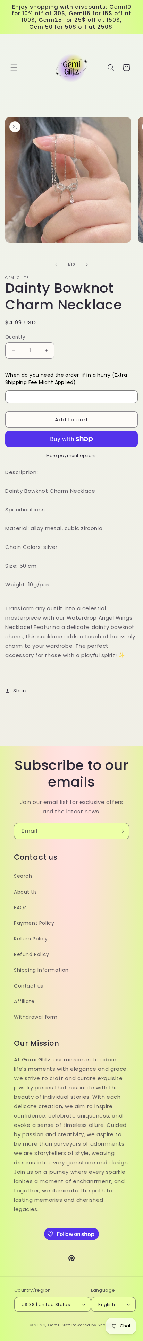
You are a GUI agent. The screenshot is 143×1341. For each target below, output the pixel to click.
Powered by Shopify (92, 1325)
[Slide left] (56, 264)
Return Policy (31, 938)
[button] (14, 67)
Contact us (28, 985)
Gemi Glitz (59, 1325)
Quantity (15, 337)
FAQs (20, 907)
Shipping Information (41, 969)
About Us (25, 891)
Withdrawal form (36, 1017)
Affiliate (24, 1001)
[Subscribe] (121, 831)
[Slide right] (86, 264)
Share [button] (20, 690)
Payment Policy (34, 923)
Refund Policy (31, 954)
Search (23, 876)
